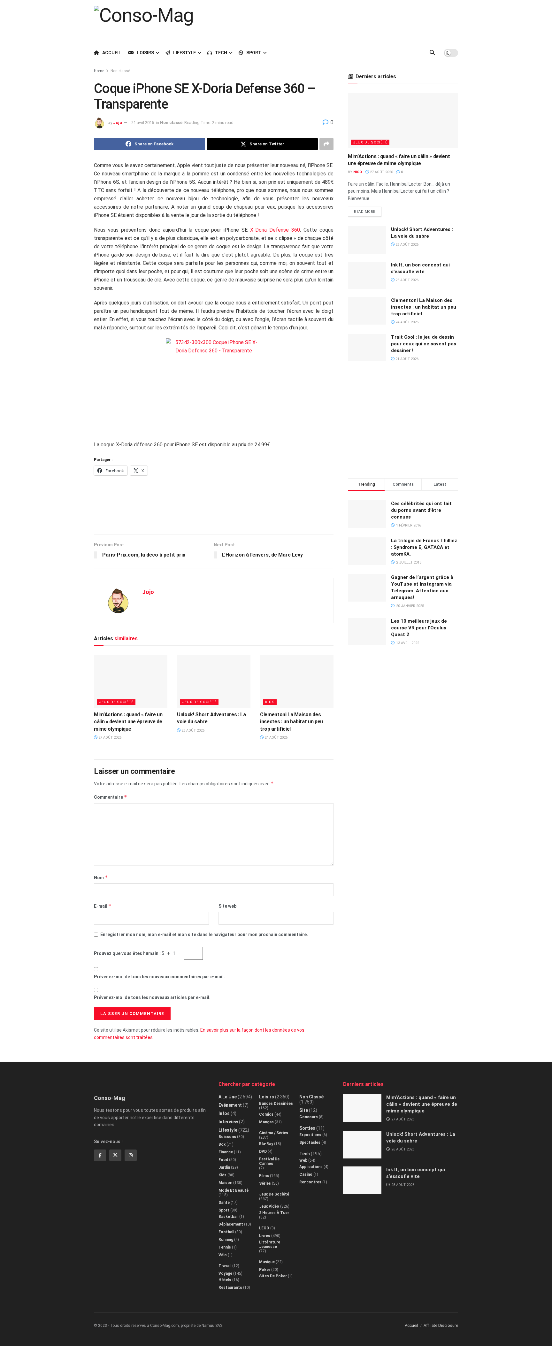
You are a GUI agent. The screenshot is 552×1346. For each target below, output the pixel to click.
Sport (253, 52)
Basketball (228, 1216)
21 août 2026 (406, 359)
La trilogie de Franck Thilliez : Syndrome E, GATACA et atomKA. (424, 547)
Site (303, 1110)
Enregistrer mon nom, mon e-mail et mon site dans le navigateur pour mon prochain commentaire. (204, 934)
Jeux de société (116, 702)
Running (225, 1239)
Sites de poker (273, 1276)
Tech (221, 52)
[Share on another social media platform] (326, 144)
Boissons (227, 1136)
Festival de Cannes (269, 1161)
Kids (270, 702)
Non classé (120, 71)
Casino (305, 1174)
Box (222, 1144)
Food (223, 1160)
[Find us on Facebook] (100, 1155)
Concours (308, 1117)
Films (264, 1175)
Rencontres (310, 1182)
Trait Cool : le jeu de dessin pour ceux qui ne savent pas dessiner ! (423, 343)
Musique (267, 1262)
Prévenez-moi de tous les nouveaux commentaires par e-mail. (159, 976)
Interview (228, 1121)
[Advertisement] (342, 21)
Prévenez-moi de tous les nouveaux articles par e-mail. (152, 997)
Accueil (111, 52)
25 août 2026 (406, 280)
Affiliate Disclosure (441, 1325)
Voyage (225, 1273)
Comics (266, 1114)
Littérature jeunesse (269, 1244)
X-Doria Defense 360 (275, 230)
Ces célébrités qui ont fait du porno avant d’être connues (421, 510)
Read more (367, 210)
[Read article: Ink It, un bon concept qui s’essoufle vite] (367, 275)
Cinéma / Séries (273, 1133)
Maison (225, 1183)
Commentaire (110, 797)
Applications (311, 1167)
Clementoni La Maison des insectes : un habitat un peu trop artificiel (291, 721)
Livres (264, 1236)
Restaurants (230, 1287)
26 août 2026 (192, 730)
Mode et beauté (233, 1190)
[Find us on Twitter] (115, 1155)
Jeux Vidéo (269, 1206)
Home (99, 71)
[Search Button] (432, 53)
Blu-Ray (266, 1144)
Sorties (307, 1128)
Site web (227, 906)
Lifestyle (184, 52)
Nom (101, 877)
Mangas (266, 1122)
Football (226, 1232)
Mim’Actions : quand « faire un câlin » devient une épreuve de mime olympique (128, 721)
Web (303, 1160)
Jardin (224, 1167)
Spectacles (309, 1142)
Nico (357, 172)
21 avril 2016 (142, 122)
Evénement (230, 1105)
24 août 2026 (276, 737)
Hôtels (224, 1280)
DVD (263, 1151)
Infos (224, 1113)
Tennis (224, 1247)
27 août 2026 (109, 737)
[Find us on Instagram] (131, 1155)
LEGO (264, 1228)
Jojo (117, 122)
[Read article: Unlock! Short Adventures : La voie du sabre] (213, 681)
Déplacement (230, 1224)
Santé (224, 1202)
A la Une (227, 1096)
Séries (265, 1183)
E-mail (102, 906)
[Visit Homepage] (144, 22)
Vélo (222, 1255)
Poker (264, 1269)
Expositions (310, 1135)
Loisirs (145, 52)
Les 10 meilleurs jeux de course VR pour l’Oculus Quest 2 (419, 627)
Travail (224, 1266)
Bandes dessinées (276, 1103)
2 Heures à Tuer (274, 1213)
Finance (225, 1152)
